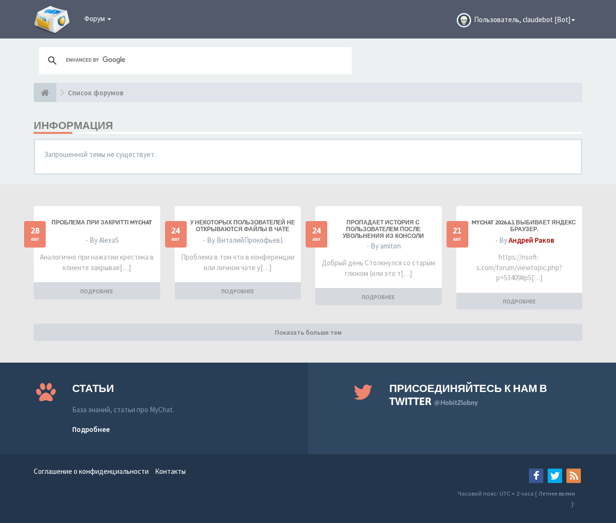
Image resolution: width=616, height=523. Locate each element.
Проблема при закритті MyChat (101, 222)
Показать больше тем (308, 332)
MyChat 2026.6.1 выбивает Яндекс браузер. (524, 226)
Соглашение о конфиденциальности (91, 471)
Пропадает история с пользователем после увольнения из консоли (383, 229)
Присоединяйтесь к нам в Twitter (468, 394)
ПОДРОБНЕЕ (96, 291)
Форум (95, 18)
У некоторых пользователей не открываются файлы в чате (242, 226)
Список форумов (96, 92)
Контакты (170, 471)
